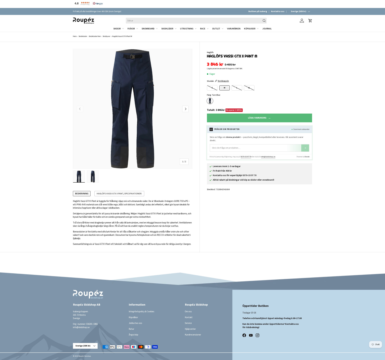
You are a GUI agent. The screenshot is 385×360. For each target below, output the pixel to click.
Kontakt (188, 317)
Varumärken (233, 28)
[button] (88, 3)
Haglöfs (210, 52)
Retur (131, 329)
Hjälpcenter (190, 329)
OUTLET (216, 28)
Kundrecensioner (193, 334)
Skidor (117, 28)
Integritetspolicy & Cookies (141, 311)
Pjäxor (131, 28)
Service (188, 323)
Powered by (303, 157)
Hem (75, 36)
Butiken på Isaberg (257, 11)
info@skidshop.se (268, 156)
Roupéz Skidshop (85, 356)
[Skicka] (305, 148)
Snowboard (148, 28)
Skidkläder (167, 28)
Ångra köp (133, 334)
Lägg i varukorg (257, 117)
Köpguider (249, 28)
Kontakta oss (277, 11)
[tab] (82, 193)
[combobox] (196, 20)
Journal (267, 28)
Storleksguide (223, 81)
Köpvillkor (133, 317)
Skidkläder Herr (95, 36)
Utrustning (186, 28)
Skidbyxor (106, 36)
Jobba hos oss (135, 323)
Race (202, 28)
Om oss (188, 311)
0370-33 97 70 (246, 156)
